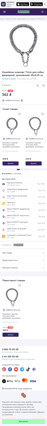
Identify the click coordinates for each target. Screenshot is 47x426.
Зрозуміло (23, 421)
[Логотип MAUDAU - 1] (23, 11)
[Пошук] (42, 11)
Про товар (7, 252)
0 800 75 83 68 (10, 349)
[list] (4, 369)
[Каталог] (4, 11)
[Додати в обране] (43, 85)
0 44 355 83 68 (10, 356)
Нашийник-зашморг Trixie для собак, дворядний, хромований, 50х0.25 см (35, 145)
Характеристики (10, 260)
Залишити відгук (9, 79)
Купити (10, 163)
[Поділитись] (37, 85)
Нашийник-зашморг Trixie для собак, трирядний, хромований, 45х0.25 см (12, 145)
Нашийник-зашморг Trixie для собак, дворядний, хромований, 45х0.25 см (12, 316)
